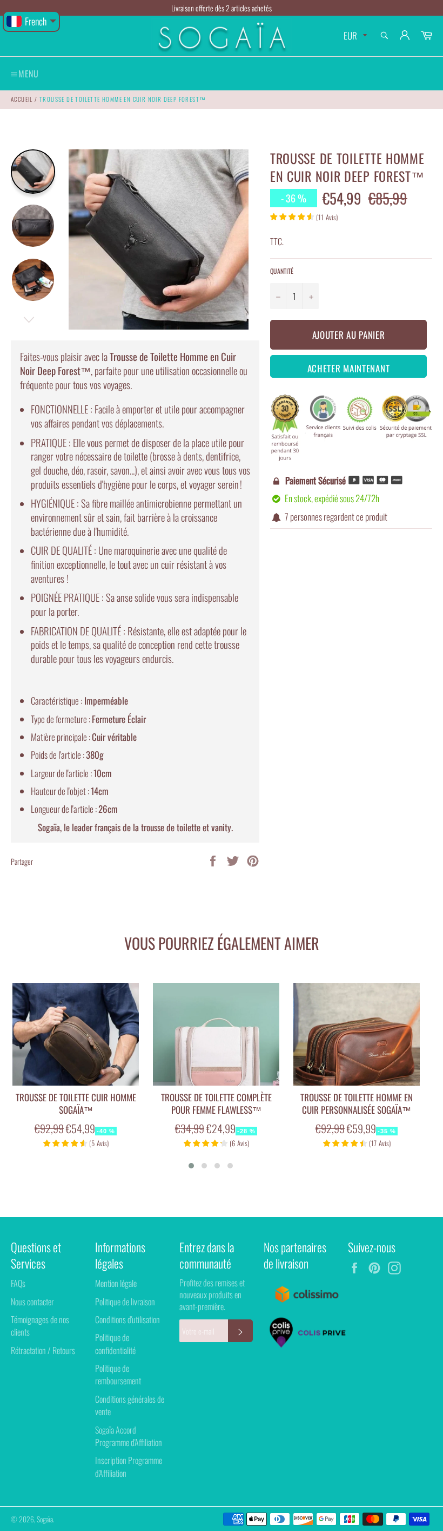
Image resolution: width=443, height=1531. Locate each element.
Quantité (281, 271)
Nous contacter (32, 1301)
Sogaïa (45, 1519)
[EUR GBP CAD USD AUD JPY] (354, 36)
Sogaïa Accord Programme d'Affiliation (128, 1436)
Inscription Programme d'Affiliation (128, 1466)
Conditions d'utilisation (127, 1319)
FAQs (18, 1283)
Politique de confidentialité (115, 1343)
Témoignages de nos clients (40, 1325)
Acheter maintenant (348, 368)
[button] (191, 1165)
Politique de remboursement (118, 1374)
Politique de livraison (125, 1301)
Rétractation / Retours (43, 1350)
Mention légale (116, 1283)
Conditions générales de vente (129, 1405)
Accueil (22, 99)
